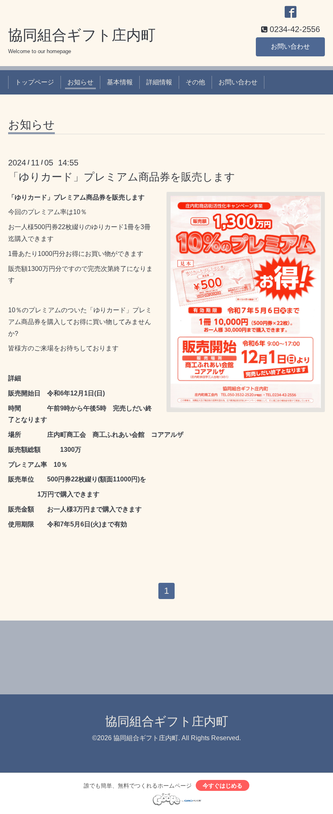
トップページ (34, 82)
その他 (195, 82)
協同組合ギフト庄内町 (82, 35)
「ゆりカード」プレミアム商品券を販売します (121, 177)
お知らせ (80, 82)
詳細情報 (159, 82)
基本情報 (120, 82)
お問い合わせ (290, 46)
